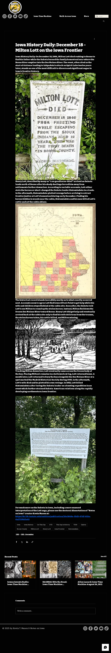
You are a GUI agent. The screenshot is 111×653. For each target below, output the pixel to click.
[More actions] (94, 39)
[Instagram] (4, 16)
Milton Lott (35, 529)
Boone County (22, 529)
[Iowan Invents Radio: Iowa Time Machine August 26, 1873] (20, 569)
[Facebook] (10, 16)
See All (103, 556)
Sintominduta (73, 529)
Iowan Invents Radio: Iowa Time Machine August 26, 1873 (18, 583)
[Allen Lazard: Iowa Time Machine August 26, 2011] (90, 569)
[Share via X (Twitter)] (22, 542)
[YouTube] (20, 16)
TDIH (75, 525)
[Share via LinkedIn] (27, 542)
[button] (104, 21)
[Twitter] (15, 16)
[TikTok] (26, 16)
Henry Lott (47, 529)
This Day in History (63, 525)
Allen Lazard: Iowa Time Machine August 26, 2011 (90, 583)
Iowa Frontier (60, 529)
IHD (17, 534)
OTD (50, 525)
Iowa (18, 525)
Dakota (83, 525)
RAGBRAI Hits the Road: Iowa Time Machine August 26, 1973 (54, 583)
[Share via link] (32, 542)
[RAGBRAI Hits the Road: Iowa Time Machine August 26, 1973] (55, 569)
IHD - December (27, 534)
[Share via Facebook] (16, 542)
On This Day (41, 525)
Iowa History (28, 525)
